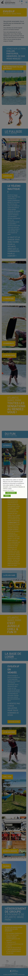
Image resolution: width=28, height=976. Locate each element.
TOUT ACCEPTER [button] (11, 492)
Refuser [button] (7, 495)
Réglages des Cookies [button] (8, 490)
